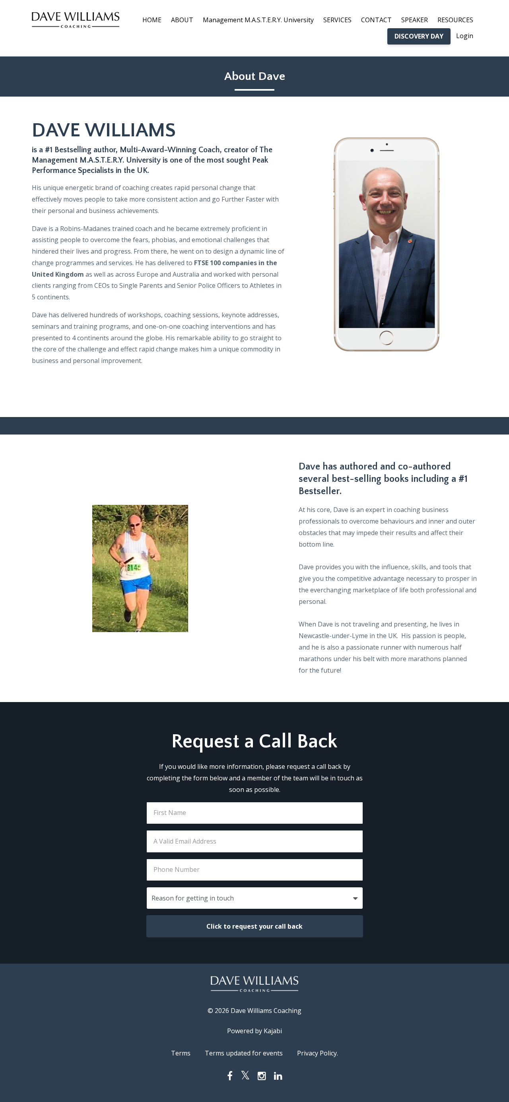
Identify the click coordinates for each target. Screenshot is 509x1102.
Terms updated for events (244, 1053)
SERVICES (337, 20)
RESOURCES (455, 20)
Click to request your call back (254, 926)
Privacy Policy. (317, 1053)
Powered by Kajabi (254, 1030)
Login (464, 35)
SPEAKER (414, 20)
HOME (151, 20)
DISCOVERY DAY (418, 36)
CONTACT (376, 20)
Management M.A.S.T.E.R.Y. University (258, 20)
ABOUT (182, 20)
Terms (180, 1053)
